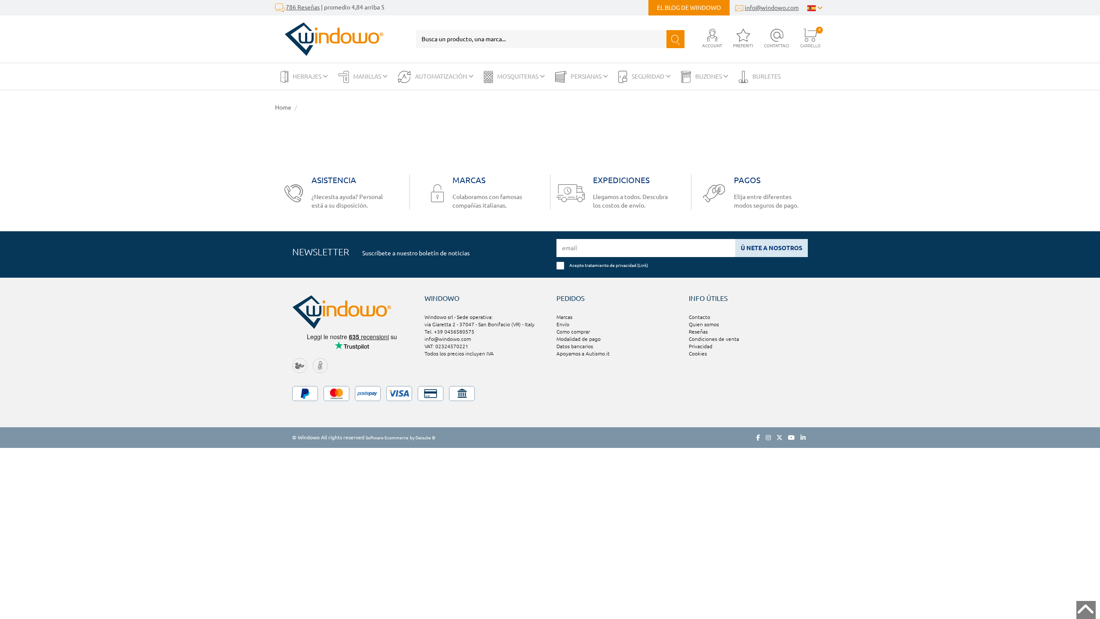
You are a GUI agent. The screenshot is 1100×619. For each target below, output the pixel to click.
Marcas (564, 317)
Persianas (587, 76)
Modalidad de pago (578, 339)
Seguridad (649, 76)
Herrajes (308, 76)
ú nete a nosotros (771, 248)
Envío (562, 324)
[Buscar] (675, 39)
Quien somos (704, 324)
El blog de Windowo (689, 7)
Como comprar (573, 331)
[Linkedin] (803, 437)
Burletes (766, 76)
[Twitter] (779, 437)
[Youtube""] (791, 437)
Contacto (699, 317)
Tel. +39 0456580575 (449, 331)
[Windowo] (329, 39)
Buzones (709, 76)
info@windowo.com (772, 7)
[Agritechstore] (299, 365)
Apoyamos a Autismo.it (583, 353)
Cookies (698, 353)
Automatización (441, 76)
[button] (712, 39)
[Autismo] (320, 365)
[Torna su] (1086, 610)
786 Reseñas (303, 7)
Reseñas (698, 331)
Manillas (367, 76)
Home (283, 107)
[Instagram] (768, 437)
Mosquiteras (518, 76)
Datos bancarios (574, 346)
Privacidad (700, 346)
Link (643, 265)
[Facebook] (758, 437)
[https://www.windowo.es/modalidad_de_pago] (550, 393)
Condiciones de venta (714, 339)
